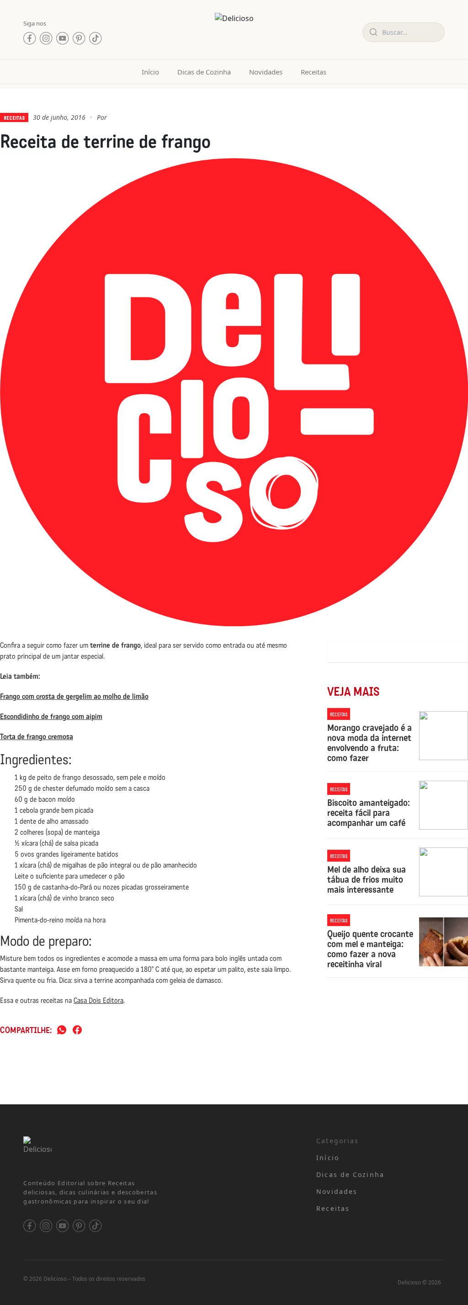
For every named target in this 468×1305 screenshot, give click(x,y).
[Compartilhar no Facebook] (77, 1030)
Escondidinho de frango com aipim (51, 716)
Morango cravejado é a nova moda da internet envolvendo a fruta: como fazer (369, 743)
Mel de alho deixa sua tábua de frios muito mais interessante (366, 879)
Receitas (313, 71)
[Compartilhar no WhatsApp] (61, 1030)
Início (150, 71)
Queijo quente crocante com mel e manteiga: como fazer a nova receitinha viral (370, 949)
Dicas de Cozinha (204, 71)
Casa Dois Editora (98, 1000)
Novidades (265, 71)
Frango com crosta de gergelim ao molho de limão (74, 696)
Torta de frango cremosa (36, 736)
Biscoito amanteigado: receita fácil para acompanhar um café (368, 813)
